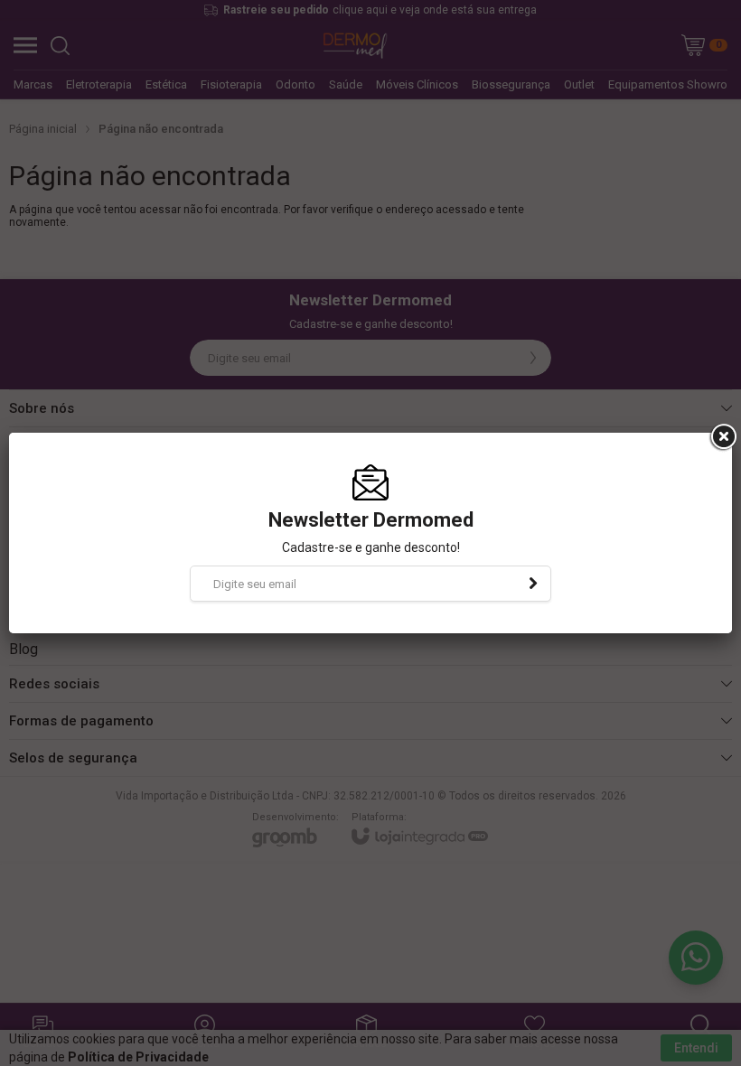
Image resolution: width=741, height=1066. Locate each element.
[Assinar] (533, 584)
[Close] (722, 437)
